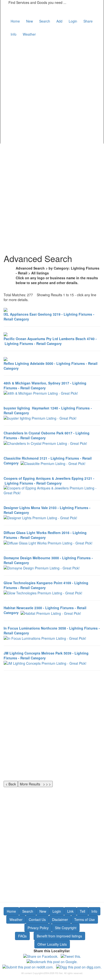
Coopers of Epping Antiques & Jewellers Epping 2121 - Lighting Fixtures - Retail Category (49, 481)
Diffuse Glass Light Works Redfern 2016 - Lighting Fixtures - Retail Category (45, 535)
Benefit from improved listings (59, 936)
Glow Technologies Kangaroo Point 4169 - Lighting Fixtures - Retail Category (46, 585)
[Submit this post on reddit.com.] (28, 966)
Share (88, 21)
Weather (29, 34)
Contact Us (37, 919)
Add (59, 21)
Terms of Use (84, 919)
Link (70, 911)
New (29, 21)
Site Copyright (65, 927)
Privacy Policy (38, 927)
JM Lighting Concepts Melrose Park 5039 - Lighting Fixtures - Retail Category (46, 655)
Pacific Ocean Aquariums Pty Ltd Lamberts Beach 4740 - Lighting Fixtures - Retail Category (50, 341)
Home (15, 21)
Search (44, 21)
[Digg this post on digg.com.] (79, 966)
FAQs (22, 936)
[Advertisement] (52, 90)
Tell (82, 911)
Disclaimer (60, 919)
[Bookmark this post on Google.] (52, 961)
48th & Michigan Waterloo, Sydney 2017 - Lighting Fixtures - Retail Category (45, 385)
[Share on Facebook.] (40, 955)
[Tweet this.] (70, 955)
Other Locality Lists (52, 944)
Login (73, 21)
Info (13, 34)
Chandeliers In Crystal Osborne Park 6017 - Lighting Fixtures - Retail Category (46, 435)
